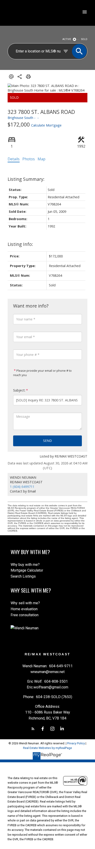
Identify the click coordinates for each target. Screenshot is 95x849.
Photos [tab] (28, 158)
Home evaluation (24, 609)
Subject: (19, 390)
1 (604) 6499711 (22, 486)
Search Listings (23, 576)
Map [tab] (41, 158)
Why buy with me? (25, 564)
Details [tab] (14, 158)
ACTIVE (66, 39)
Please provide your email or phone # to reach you (42, 372)
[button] (33, 729)
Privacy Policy (76, 743)
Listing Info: (20, 244)
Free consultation (25, 615)
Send (47, 440)
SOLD (84, 39)
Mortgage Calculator (27, 570)
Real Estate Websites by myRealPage (47, 748)
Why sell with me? (25, 603)
